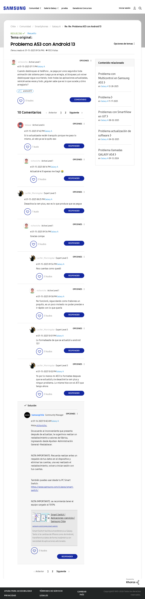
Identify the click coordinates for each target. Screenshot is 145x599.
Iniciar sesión (124, 8)
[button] (86, 60)
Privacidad (10, 595)
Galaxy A (41, 66)
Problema (104, 97)
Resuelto (31, 33)
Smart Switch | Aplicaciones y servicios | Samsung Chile (63, 518)
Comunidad (34, 8)
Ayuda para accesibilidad (18, 591)
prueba (64, 8)
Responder (74, 146)
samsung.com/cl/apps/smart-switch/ (45, 526)
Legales (44, 595)
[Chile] (14, 8)
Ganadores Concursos (82, 8)
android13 (27, 91)
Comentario (80, 99)
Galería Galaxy (50, 8)
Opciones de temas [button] (123, 43)
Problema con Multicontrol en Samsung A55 (113, 78)
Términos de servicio (51, 591)
